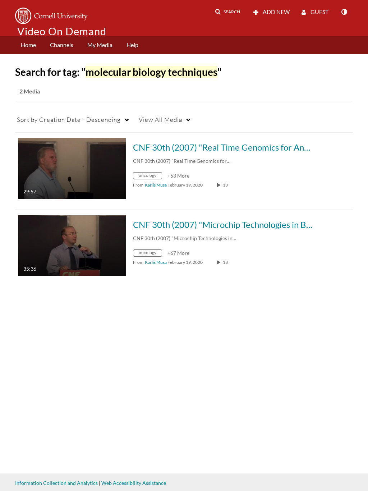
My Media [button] (99, 44)
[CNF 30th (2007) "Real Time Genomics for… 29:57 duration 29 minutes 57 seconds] (72, 168)
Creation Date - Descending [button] (69, 119)
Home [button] (28, 44)
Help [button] (132, 44)
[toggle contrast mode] (344, 11)
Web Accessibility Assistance (133, 483)
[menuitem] (28, 45)
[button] (227, 11)
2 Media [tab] (29, 91)
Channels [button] (61, 44)
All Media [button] (160, 119)
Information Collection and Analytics (56, 483)
